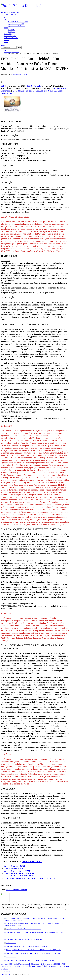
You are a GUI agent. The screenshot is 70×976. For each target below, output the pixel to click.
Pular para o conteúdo (8, 14)
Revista (37, 86)
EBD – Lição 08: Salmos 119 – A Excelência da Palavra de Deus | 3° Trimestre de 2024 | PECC (33, 932)
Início (6, 18)
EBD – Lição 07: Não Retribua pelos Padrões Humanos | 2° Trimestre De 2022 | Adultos (32, 953)
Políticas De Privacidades (11, 38)
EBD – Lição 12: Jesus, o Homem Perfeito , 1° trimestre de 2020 (24, 939)
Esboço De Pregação (10, 36)
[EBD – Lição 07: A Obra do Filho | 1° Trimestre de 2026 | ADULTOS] (10, 943)
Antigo (37, 570)
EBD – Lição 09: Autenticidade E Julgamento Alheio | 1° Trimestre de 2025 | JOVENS (35, 966)
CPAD (5, 20)
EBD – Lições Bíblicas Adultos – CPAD (18, 22)
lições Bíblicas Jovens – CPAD (20, 74)
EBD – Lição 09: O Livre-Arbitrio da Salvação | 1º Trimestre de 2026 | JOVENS (29, 960)
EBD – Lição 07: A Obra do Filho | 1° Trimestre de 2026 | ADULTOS (25, 946)
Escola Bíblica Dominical (6, 974)
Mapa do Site (4, 969)
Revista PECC (7, 34)
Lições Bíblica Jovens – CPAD (16, 24)
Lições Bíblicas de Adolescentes (16, 26)
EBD (3, 86)
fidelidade (53, 731)
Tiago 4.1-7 (5, 260)
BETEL (6, 28)
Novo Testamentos (56, 570)
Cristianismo (38, 307)
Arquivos (7, 971)
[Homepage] (21, 5)
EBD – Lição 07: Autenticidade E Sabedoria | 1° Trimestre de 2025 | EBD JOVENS (33, 964)
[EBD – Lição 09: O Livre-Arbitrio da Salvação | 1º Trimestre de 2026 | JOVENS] (10, 957)
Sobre (6, 42)
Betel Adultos (11, 30)
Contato (6, 40)
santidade (48, 738)
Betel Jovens (11, 32)
